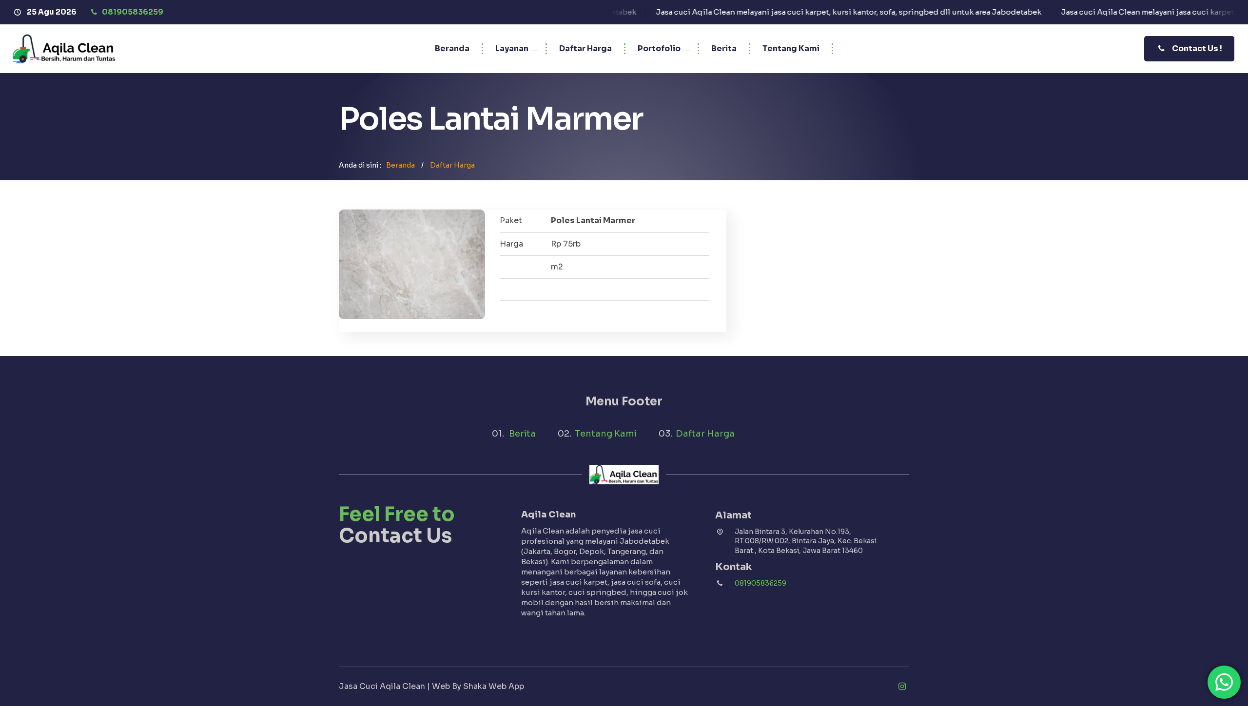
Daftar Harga (585, 48)
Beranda (452, 48)
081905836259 (760, 583)
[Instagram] (902, 686)
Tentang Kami (790, 48)
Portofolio (659, 48)
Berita (724, 48)
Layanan (511, 48)
